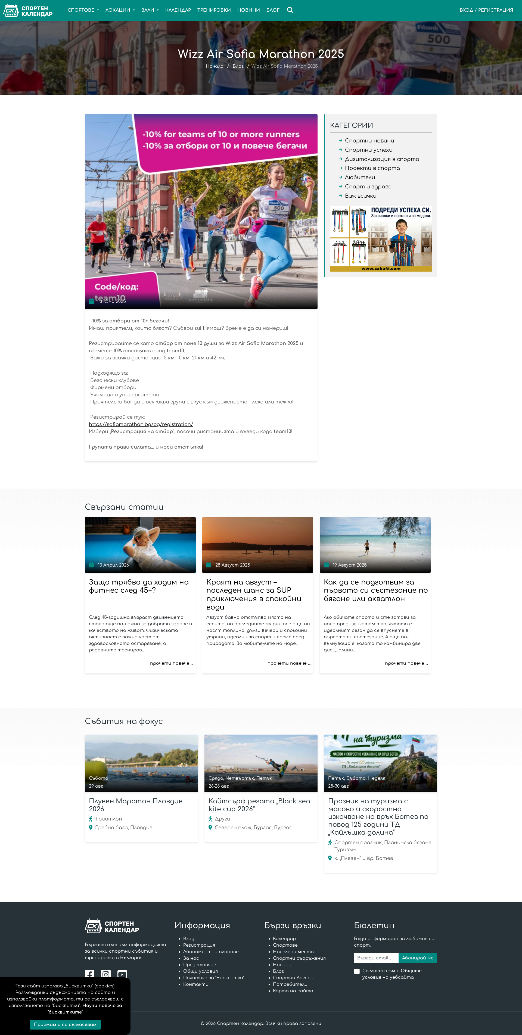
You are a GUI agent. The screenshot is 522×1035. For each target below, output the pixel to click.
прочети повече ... (171, 663)
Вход (466, 10)
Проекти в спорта (372, 168)
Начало (214, 66)
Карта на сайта (293, 991)
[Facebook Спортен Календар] (91, 974)
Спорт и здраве (368, 186)
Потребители (290, 984)
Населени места (293, 951)
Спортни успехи (369, 150)
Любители (360, 177)
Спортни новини (369, 141)
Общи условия (200, 971)
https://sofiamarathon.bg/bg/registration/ (141, 424)
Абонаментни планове (211, 951)
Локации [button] (118, 10)
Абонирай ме (418, 958)
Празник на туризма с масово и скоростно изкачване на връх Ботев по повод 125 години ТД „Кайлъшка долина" (378, 817)
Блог (272, 10)
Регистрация (495, 10)
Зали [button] (148, 10)
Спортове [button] (82, 10)
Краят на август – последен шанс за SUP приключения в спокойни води (253, 594)
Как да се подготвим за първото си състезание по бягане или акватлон (376, 590)
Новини (248, 10)
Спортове (285, 945)
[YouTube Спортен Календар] (122, 974)
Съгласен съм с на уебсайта (392, 974)
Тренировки (214, 10)
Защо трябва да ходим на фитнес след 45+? (139, 586)
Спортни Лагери (293, 977)
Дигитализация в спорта (382, 159)
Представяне (199, 964)
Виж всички (361, 196)
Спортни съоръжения (299, 958)
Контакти (196, 984)
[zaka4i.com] (381, 239)
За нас (191, 958)
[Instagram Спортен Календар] (107, 974)
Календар (178, 10)
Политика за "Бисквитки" (213, 977)
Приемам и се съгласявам (65, 1024)
